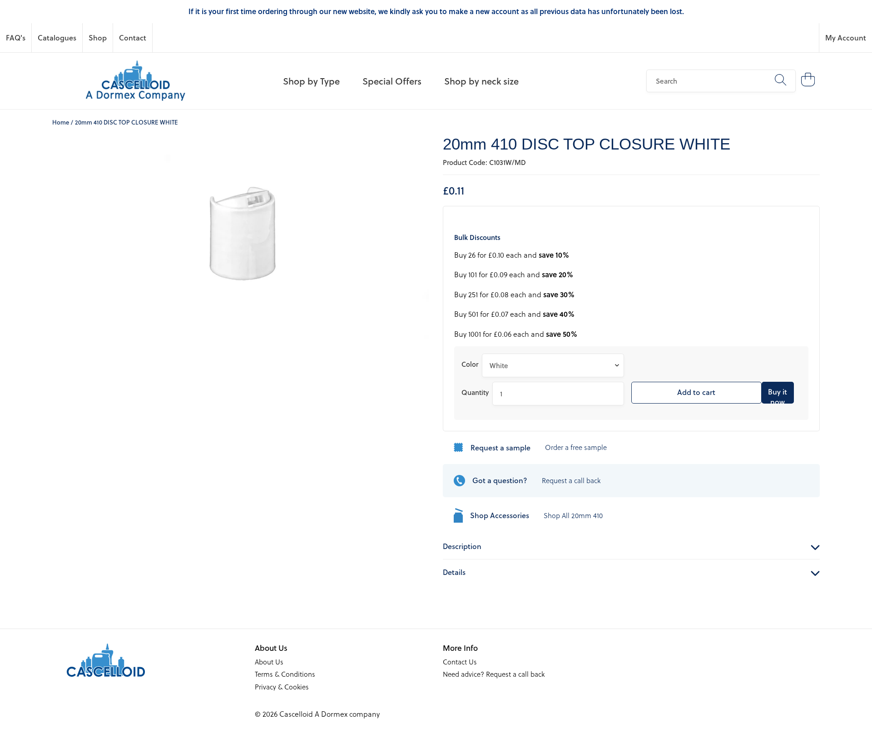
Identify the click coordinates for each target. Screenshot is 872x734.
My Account (845, 37)
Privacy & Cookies (282, 687)
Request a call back (571, 480)
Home (60, 122)
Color (469, 364)
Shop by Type (311, 81)
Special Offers (391, 81)
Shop (98, 37)
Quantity (475, 392)
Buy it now (777, 395)
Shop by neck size (481, 81)
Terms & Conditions (285, 674)
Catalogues (57, 37)
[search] (720, 81)
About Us (269, 662)
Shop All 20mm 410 (573, 515)
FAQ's (15, 37)
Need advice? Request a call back (494, 674)
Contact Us (460, 662)
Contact (132, 37)
